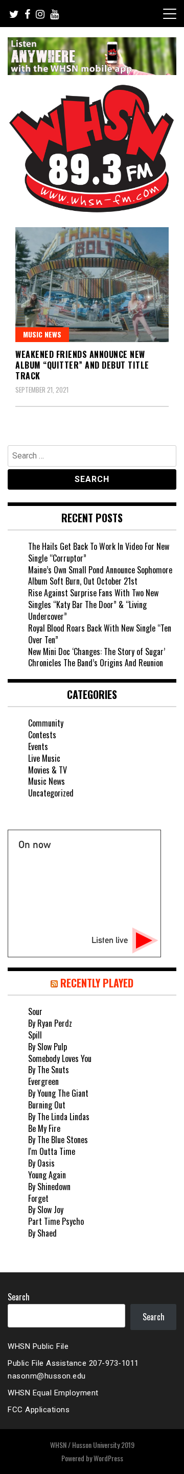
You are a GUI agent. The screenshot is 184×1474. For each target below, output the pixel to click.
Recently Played (96, 982)
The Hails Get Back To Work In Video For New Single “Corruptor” (98, 552)
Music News (42, 334)
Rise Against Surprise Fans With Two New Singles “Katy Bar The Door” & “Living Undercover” (93, 604)
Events (38, 746)
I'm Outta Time (51, 1151)
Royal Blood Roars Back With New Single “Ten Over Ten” (99, 634)
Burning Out (46, 1105)
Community (45, 723)
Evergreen (43, 1081)
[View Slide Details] (92, 56)
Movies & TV (47, 770)
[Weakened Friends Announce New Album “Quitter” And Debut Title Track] (92, 284)
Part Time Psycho (56, 1221)
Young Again (47, 1175)
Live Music (44, 758)
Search (19, 1297)
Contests (42, 735)
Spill (35, 1035)
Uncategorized (51, 793)
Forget (38, 1198)
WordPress (108, 1458)
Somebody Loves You (59, 1058)
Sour (35, 1011)
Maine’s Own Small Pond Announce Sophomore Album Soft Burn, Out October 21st (100, 576)
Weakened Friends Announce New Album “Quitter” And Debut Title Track (82, 365)
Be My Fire (44, 1128)
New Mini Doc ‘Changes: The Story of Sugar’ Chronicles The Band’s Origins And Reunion (96, 657)
